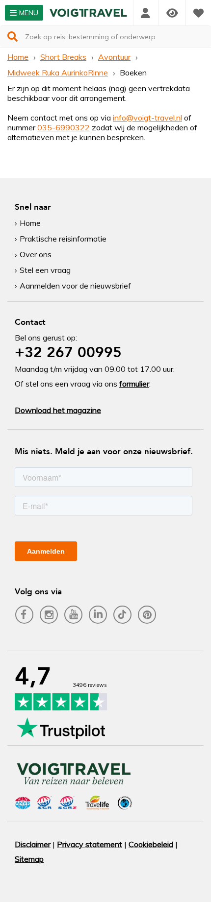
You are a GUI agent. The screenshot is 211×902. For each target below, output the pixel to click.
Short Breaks (63, 57)
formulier (134, 384)
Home (17, 57)
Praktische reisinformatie (63, 239)
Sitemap (29, 859)
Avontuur (114, 57)
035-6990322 (63, 127)
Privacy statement (89, 844)
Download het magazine (58, 410)
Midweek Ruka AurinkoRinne (57, 72)
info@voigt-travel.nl (147, 117)
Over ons (36, 254)
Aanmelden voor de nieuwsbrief (75, 286)
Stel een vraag (45, 270)
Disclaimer (33, 844)
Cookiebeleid (151, 844)
